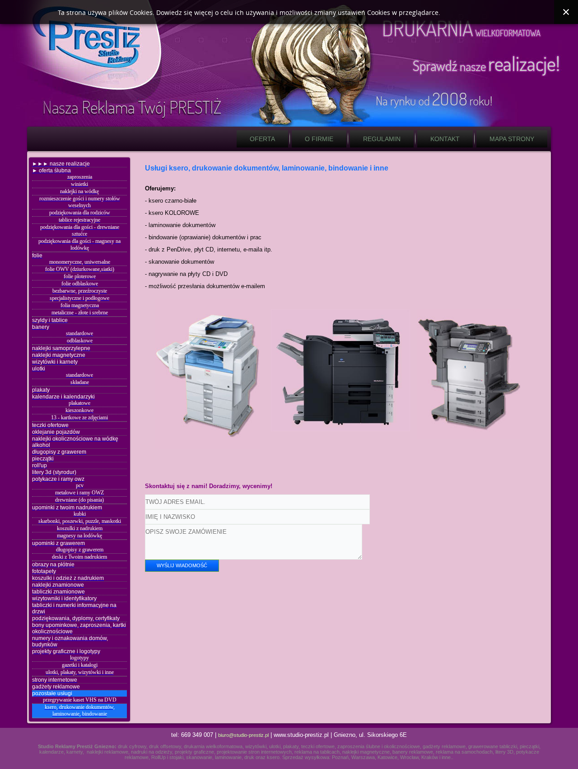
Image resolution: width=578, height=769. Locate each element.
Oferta (262, 138)
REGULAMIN (382, 138)
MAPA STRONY (511, 138)
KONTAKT (445, 138)
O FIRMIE (319, 138)
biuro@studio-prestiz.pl (243, 735)
